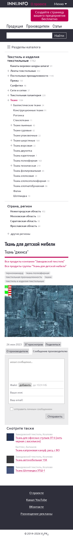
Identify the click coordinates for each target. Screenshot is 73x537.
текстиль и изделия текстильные (25, 281)
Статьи (58, 26)
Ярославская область (25, 225)
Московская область (25, 216)
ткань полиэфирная (37, 273)
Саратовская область (25, 221)
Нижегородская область (27, 211)
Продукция (15, 26)
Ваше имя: (16, 392)
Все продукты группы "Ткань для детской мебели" (35, 266)
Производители (38, 26)
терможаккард (14, 273)
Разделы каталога (26, 47)
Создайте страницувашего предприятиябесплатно (49, 15)
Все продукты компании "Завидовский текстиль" (35, 261)
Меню (59, 4)
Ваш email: (16, 400)
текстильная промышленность (24, 277)
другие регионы (20, 233)
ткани (48, 277)
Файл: (13, 385)
